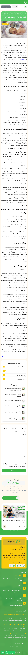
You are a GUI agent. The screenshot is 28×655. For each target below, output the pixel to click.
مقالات (20, 14)
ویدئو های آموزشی (21, 379)
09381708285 (18, 575)
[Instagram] (23, 565)
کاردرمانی (16, 14)
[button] (25, 7)
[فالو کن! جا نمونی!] (2, 652)
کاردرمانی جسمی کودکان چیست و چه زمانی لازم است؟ (12, 395)
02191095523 (19, 583)
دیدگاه (24, 434)
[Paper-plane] (10, 565)
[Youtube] (20, 565)
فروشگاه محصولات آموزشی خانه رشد (17, 367)
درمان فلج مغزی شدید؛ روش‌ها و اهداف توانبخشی (13, 407)
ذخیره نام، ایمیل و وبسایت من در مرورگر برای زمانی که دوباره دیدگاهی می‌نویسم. (14, 465)
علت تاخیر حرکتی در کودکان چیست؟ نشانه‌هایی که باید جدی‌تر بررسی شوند (13, 419)
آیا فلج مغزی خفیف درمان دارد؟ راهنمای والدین (13, 413)
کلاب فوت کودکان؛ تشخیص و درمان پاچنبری (12, 400)
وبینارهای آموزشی (21, 375)
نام (25, 456)
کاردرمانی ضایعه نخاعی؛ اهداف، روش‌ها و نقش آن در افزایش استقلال (13, 389)
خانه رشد (24, 14)
